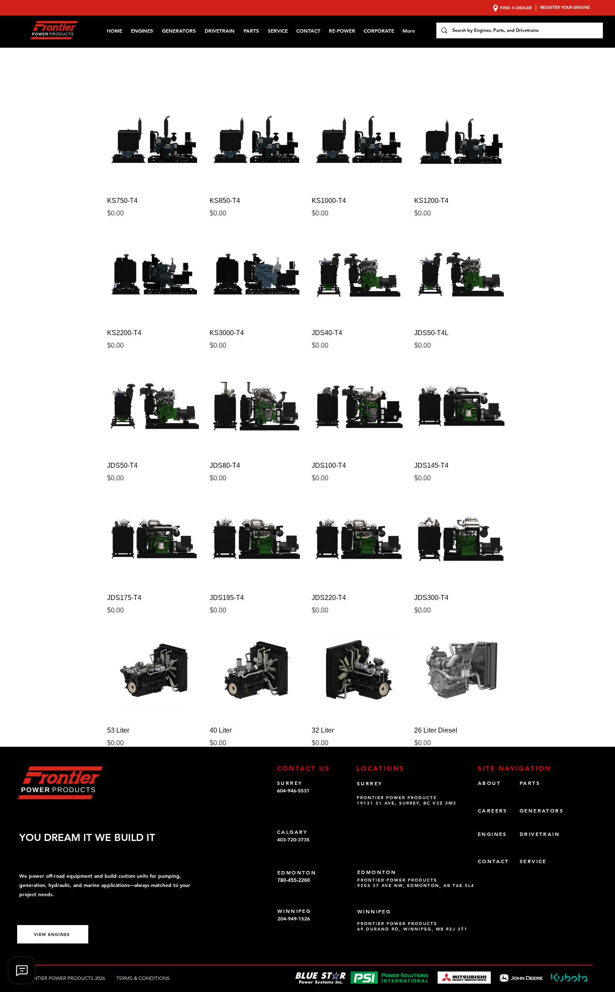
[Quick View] (154, 141)
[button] (378, 30)
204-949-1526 (293, 918)
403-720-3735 (293, 839)
